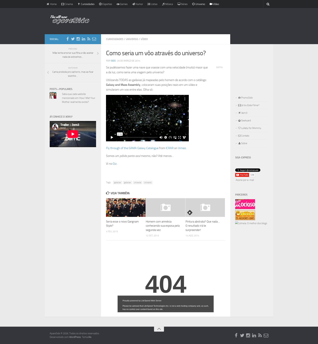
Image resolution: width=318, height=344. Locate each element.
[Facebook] (68, 39)
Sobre (244, 143)
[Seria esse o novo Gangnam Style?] (126, 207)
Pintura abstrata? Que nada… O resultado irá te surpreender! (203, 226)
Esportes (107, 4)
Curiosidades (87, 4)
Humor (139, 4)
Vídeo (215, 4)
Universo (200, 4)
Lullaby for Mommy (251, 128)
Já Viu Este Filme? (250, 105)
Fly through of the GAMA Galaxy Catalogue (132, 148)
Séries (183, 4)
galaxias (117, 182)
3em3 (244, 112)
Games (123, 4)
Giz (115, 163)
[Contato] (94, 39)
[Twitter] (73, 39)
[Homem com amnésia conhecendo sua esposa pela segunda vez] (165, 207)
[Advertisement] (180, 20)
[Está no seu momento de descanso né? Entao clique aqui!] (245, 208)
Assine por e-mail (245, 180)
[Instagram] (78, 39)
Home (53, 4)
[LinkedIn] (83, 39)
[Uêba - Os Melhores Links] (245, 219)
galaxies (127, 182)
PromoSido (247, 97)
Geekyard (246, 120)
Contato (245, 135)
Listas (153, 4)
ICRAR (170, 148)
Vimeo (182, 148)
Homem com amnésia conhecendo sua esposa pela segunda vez (163, 226)
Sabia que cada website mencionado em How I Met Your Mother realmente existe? (78, 98)
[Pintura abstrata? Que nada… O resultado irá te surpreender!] (205, 207)
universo (147, 182)
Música (169, 4)
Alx (89, 337)
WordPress (75, 337)
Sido (113, 60)
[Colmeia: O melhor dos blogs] (251, 223)
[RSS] (89, 39)
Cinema (68, 4)
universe (137, 182)
